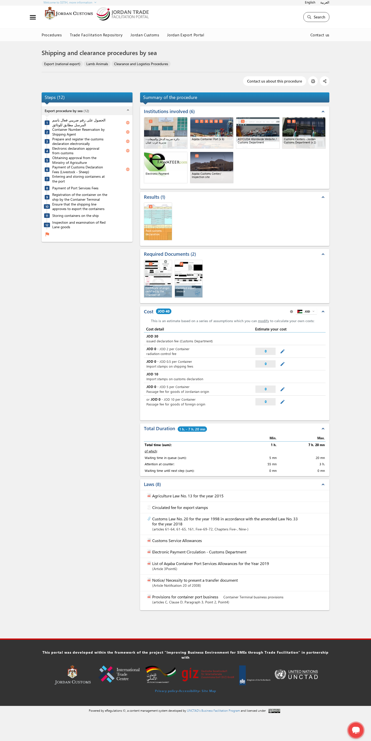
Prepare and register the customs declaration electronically (77, 141)
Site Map (209, 691)
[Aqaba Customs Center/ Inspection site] (212, 167)
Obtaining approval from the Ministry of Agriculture (74, 160)
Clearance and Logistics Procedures (141, 63)
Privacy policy (166, 691)
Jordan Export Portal (185, 34)
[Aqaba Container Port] (212, 133)
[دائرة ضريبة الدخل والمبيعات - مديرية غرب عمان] (166, 133)
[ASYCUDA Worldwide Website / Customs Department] (258, 133)
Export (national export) (62, 63)
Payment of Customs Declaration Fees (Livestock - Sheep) (77, 169)
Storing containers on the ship (75, 215)
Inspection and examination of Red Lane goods (78, 224)
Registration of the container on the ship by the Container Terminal (79, 197)
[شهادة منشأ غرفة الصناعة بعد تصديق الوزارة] (158, 279)
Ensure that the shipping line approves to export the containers (78, 206)
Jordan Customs (144, 34)
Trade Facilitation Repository (96, 34)
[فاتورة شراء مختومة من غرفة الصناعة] (189, 279)
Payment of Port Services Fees (75, 188)
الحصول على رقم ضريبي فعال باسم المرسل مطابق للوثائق (78, 122)
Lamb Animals (97, 63)
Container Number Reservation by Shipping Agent (78, 132)
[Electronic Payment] (166, 167)
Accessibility (189, 691)
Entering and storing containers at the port (78, 179)
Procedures (52, 34)
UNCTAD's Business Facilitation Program (213, 710)
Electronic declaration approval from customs (75, 151)
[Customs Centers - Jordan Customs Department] (304, 133)
